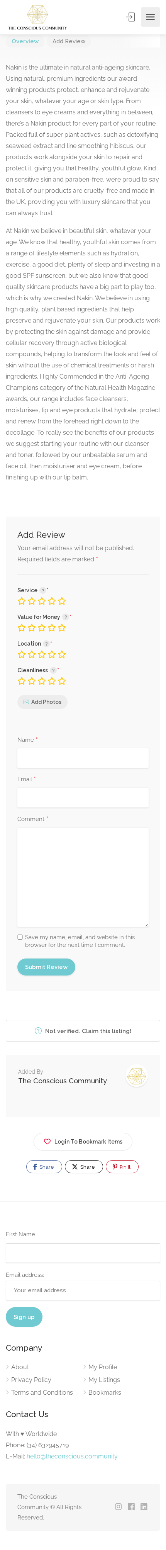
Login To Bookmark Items (88, 1142)
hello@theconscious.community (72, 1456)
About (20, 1367)
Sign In (131, 17)
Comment (32, 819)
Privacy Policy (31, 1379)
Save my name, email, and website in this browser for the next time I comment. (80, 941)
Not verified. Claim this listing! (87, 1031)
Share (46, 1167)
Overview (25, 41)
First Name (20, 1234)
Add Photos (46, 702)
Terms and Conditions (42, 1392)
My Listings (104, 1379)
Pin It (124, 1167)
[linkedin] (144, 1507)
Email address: (25, 1274)
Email (26, 779)
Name (27, 740)
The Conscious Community (62, 1081)
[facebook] (131, 1507)
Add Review (69, 41)
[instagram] (118, 1507)
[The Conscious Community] (37, 17)
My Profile (102, 1367)
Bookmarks (104, 1392)
